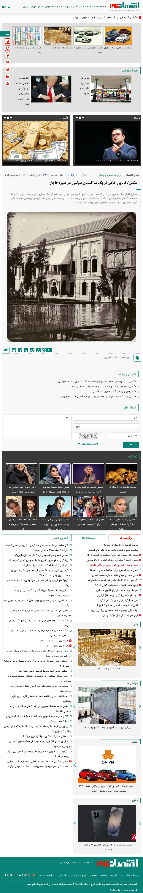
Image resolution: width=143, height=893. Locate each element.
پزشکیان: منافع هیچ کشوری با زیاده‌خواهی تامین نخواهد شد (38, 560)
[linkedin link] (7, 76)
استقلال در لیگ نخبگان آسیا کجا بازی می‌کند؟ (45, 736)
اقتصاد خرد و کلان (82, 7)
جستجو (93, 875)
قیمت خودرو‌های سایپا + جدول (118, 48)
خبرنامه (114, 875)
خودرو (48, 7)
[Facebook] (20, 350)
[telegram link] (7, 41)
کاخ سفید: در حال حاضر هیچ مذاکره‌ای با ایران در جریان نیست (37, 545)
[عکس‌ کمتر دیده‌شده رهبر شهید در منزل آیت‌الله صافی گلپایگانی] (35, 143)
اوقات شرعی (62, 875)
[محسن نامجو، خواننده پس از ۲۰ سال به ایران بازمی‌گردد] (88, 474)
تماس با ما (125, 875)
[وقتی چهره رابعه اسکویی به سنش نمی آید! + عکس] (21, 474)
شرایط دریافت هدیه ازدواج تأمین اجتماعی (117, 590)
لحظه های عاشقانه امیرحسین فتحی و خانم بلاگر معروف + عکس (22, 524)
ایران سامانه (115, 890)
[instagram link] (7, 48)
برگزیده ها (126, 538)
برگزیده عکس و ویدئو (110, 175)
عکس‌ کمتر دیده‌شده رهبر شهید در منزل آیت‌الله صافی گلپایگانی (39, 158)
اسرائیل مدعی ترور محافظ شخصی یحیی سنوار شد (43, 671)
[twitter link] (7, 62)
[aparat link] (7, 69)
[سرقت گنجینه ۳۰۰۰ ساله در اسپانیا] (122, 474)
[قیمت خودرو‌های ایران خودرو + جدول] (87, 35)
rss (39, 875)
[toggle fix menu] (5, 34)
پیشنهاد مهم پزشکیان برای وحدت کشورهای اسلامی (113, 550)
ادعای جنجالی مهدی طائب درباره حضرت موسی (115, 575)
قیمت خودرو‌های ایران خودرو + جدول (88, 50)
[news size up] (91, 175)
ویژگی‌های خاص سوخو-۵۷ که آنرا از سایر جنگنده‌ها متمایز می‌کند (106, 847)
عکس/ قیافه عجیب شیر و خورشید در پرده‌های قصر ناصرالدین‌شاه (104, 387)
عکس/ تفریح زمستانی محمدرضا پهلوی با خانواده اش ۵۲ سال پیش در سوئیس (97, 382)
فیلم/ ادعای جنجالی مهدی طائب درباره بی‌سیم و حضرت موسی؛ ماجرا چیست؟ (110, 158)
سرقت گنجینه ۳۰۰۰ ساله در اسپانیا (121, 545)
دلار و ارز (67, 7)
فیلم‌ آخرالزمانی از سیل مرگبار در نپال (120, 615)
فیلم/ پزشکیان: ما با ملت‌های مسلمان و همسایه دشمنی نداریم (37, 762)
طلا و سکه (57, 7)
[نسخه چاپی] (61, 174)
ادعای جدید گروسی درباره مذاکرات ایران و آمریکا (114, 570)
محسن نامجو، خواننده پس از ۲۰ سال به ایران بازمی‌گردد (40, 555)
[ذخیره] (72, 174)
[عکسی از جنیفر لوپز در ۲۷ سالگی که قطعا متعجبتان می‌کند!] (122, 506)
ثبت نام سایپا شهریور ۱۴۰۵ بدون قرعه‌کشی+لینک (114, 565)
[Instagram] (32, 350)
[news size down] (78, 175)
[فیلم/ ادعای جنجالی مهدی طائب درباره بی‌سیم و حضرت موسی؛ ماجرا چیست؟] (107, 143)
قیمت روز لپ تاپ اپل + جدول (53, 641)
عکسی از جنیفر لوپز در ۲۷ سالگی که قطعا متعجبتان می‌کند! (122, 524)
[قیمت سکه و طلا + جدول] (57, 35)
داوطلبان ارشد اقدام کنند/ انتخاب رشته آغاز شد (45, 565)
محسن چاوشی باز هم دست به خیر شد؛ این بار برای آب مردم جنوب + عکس (55, 524)
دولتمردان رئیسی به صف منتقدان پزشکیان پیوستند (112, 610)
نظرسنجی (48, 875)
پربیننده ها (88, 538)
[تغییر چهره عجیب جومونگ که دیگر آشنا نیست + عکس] (88, 506)
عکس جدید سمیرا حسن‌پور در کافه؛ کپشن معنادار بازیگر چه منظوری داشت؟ (55, 492)
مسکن (40, 7)
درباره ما (136, 875)
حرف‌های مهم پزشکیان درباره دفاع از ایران (117, 595)
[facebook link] (7, 55)
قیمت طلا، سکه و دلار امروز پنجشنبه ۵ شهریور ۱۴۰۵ (112, 555)
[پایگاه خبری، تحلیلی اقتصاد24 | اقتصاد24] (118, 8)
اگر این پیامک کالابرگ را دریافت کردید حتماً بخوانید (113, 580)
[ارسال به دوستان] (67, 174)
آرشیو (84, 875)
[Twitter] (14, 350)
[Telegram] (26, 350)
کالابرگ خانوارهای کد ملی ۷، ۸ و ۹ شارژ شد (116, 605)
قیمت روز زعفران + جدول (55, 646)
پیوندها (104, 875)
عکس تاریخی (110, 358)
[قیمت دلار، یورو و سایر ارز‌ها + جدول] (26, 35)
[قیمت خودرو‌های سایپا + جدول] (118, 35)
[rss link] (7, 83)
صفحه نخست (99, 7)
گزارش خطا (38, 350)
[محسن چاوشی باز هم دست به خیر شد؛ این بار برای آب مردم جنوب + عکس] (55, 506)
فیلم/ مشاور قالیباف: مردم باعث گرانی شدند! (116, 585)
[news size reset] (84, 175)
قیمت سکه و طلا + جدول (60, 48)
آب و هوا (75, 875)
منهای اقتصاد (132, 175)
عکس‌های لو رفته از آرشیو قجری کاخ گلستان (114, 392)
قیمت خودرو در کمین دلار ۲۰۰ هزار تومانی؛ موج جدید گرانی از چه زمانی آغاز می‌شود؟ (106, 788)
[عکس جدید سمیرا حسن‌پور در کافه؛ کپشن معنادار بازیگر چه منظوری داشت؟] (55, 474)
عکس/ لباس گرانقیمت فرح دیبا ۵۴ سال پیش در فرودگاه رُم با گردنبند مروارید (98, 397)
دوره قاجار (125, 358)
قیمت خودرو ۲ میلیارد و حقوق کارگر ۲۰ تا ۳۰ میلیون (112, 560)
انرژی (25, 7)
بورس (33, 7)
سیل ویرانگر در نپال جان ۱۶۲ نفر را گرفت (118, 600)
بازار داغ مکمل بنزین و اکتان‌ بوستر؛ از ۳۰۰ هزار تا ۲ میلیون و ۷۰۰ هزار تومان (106, 729)
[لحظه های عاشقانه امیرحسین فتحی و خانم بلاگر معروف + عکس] (21, 506)
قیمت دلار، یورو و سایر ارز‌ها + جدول (28, 50)
